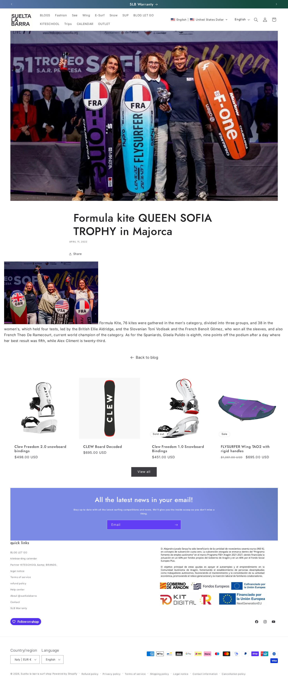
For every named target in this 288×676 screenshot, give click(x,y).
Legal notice (180, 673)
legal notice (17, 571)
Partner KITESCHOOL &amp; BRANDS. (33, 564)
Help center (17, 589)
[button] (199, 19)
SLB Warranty (18, 608)
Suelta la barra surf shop (36, 673)
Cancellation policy (234, 673)
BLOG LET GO (18, 552)
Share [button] (77, 254)
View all (144, 472)
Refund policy (90, 673)
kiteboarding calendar (23, 558)
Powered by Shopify (65, 673)
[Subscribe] (176, 525)
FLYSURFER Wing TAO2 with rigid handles (245, 449)
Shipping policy (159, 673)
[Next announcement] (276, 4)
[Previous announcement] (11, 4)
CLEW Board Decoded (102, 447)
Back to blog (147, 357)
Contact (15, 602)
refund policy (18, 583)
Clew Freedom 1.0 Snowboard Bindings (178, 449)
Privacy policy (111, 673)
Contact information (205, 673)
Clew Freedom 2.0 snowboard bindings (40, 449)
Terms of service (20, 577)
